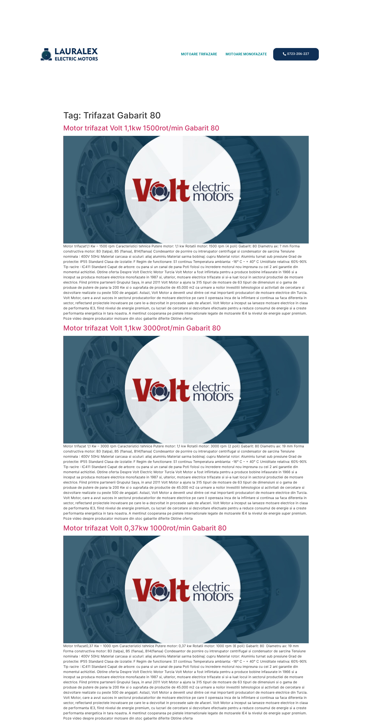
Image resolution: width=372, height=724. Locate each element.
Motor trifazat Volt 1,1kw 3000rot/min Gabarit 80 (142, 328)
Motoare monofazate (246, 54)
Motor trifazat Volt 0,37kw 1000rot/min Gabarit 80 (145, 528)
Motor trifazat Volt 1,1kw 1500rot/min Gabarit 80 (141, 128)
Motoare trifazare (199, 54)
